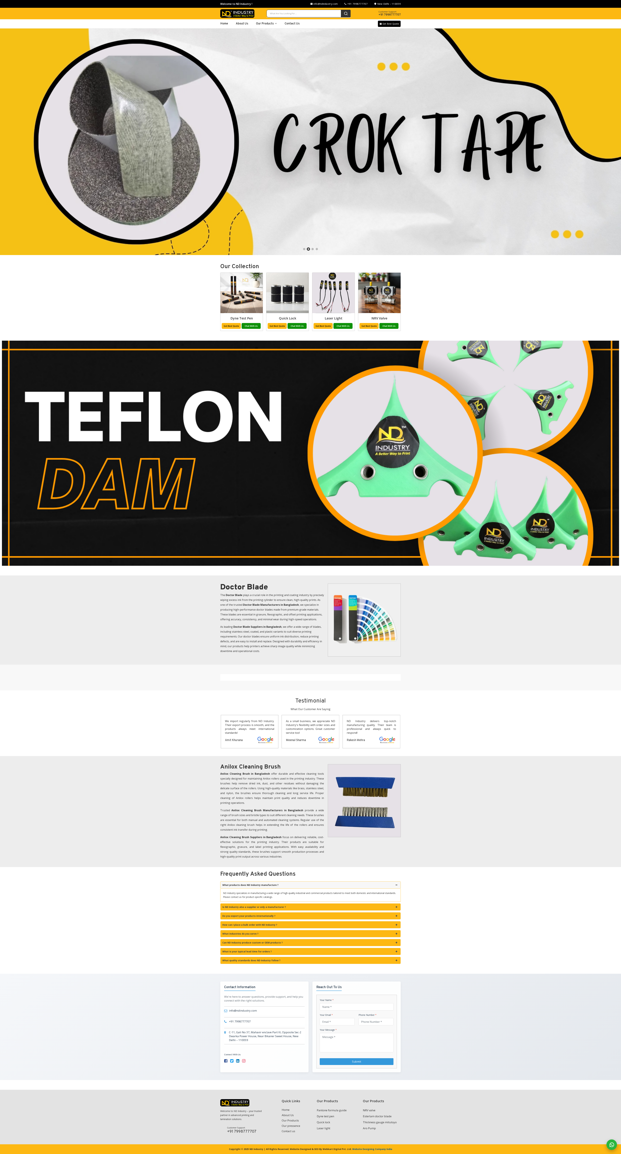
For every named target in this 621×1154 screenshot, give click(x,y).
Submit (356, 1061)
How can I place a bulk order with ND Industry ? (249, 924)
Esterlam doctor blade (377, 1116)
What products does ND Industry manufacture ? (250, 884)
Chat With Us (251, 325)
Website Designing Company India (372, 1149)
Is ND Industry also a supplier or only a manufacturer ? (254, 907)
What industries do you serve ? (240, 933)
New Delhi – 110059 (388, 3)
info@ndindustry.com (325, 3)
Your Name (327, 1000)
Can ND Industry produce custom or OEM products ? (252, 942)
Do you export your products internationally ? (248, 915)
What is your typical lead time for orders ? (247, 951)
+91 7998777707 (357, 3)
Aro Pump (369, 1128)
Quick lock (287, 318)
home (224, 24)
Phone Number (367, 1015)
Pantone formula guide (332, 1110)
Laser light (333, 318)
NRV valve (379, 318)
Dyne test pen (241, 318)
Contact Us (292, 24)
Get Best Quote (390, 23)
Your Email (326, 1015)
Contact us (288, 1131)
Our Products (265, 24)
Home (285, 1110)
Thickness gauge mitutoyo (380, 1122)
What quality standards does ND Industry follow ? (251, 960)
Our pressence (291, 1126)
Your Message (328, 1029)
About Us (242, 24)
